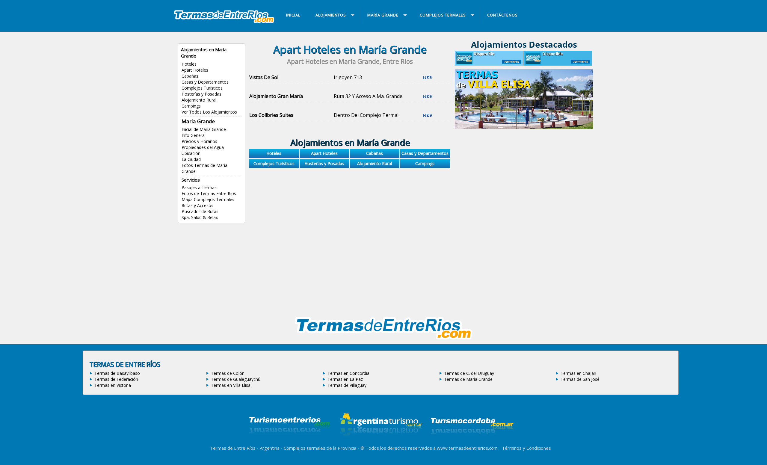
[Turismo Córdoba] (472, 441)
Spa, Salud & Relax (200, 217)
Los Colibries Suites (271, 115)
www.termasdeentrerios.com (467, 448)
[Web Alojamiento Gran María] (427, 98)
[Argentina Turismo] (380, 441)
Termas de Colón (227, 373)
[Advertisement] (350, 224)
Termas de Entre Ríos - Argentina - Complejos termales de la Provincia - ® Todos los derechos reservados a (323, 448)
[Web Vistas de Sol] (427, 79)
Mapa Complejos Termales (208, 199)
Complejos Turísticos (202, 88)
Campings (191, 106)
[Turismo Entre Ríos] (289, 441)
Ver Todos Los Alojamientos (209, 112)
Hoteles (189, 64)
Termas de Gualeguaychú (235, 379)
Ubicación (191, 153)
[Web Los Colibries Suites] (427, 117)
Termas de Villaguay (346, 385)
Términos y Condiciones (526, 448)
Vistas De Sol (263, 77)
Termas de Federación (116, 379)
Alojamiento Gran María (276, 96)
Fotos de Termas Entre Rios (209, 193)
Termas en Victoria (112, 385)
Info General (194, 135)
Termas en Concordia (348, 373)
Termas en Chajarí (578, 373)
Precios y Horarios (199, 141)
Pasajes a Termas (199, 187)
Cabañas (190, 76)
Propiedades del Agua (203, 147)
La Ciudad (191, 159)
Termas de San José (580, 379)
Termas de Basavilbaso (117, 373)
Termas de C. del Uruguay (469, 373)
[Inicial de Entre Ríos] (224, 22)
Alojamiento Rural (199, 100)
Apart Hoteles (195, 70)
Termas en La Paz (345, 379)
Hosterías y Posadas (201, 94)
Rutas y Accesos (197, 205)
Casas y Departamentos (205, 82)
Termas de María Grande (468, 379)
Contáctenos (502, 15)
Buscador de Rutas (200, 211)
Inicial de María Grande (204, 129)
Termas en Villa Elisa (230, 385)
